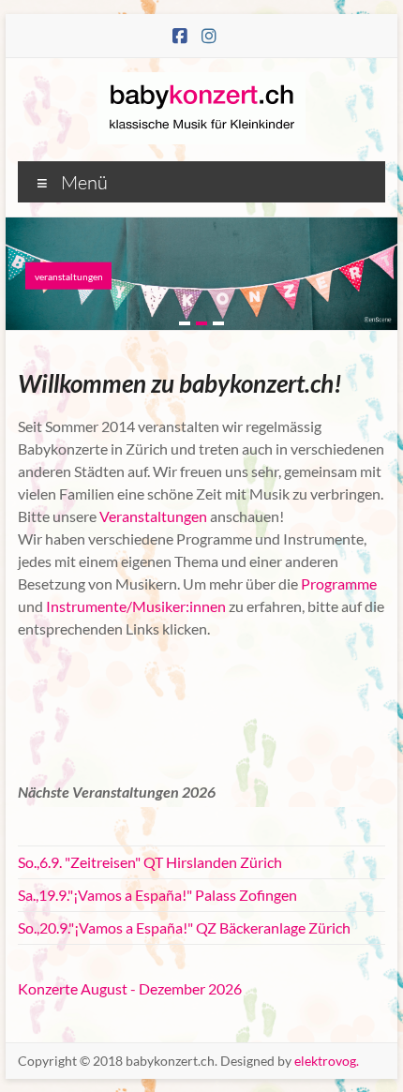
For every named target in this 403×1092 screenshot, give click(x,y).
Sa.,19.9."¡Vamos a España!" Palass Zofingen (157, 895)
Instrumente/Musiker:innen (134, 606)
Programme (339, 583)
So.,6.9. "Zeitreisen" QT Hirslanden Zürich (150, 862)
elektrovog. (326, 1061)
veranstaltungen (69, 275)
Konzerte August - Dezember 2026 (130, 988)
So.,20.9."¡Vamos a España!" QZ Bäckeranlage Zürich (184, 927)
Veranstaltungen (153, 516)
